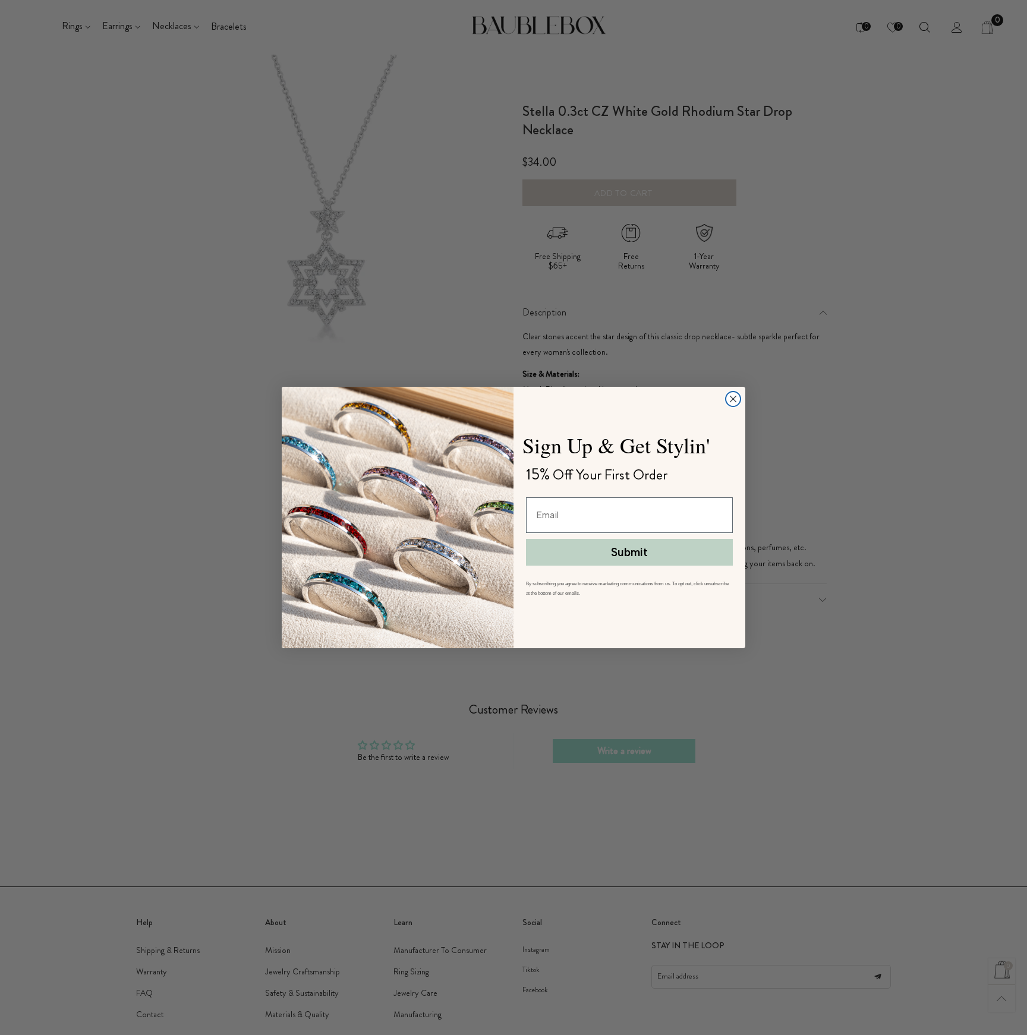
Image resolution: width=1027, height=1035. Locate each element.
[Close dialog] (733, 399)
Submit (629, 552)
